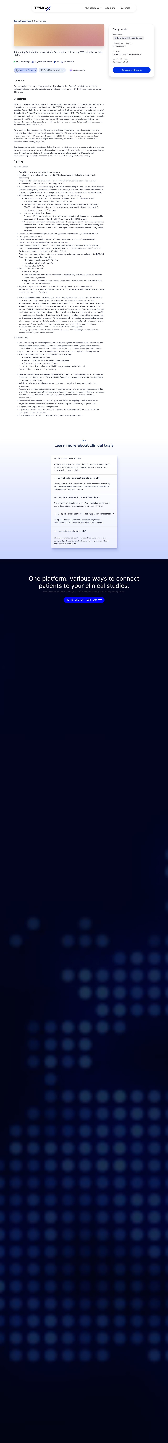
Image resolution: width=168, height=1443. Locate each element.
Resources (125, 8)
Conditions (117, 34)
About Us (110, 8)
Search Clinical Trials (22, 21)
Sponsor (116, 51)
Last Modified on (120, 59)
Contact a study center (131, 70)
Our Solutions (92, 8)
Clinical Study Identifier (123, 43)
